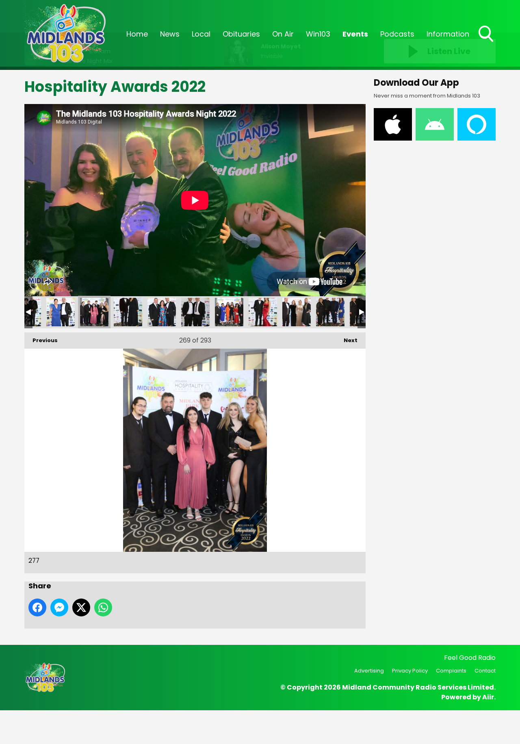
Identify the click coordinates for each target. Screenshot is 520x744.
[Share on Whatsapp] (103, 607)
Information (448, 34)
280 (195, 312)
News (170, 34)
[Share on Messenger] (59, 607)
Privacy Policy (410, 671)
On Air (283, 34)
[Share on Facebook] (37, 607)
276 (60, 312)
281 (229, 312)
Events (355, 34)
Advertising (369, 671)
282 (263, 312)
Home (137, 34)
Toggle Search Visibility (487, 42)
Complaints (451, 671)
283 (296, 312)
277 (94, 312)
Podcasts (397, 34)
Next (347, 340)
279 (161, 312)
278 (128, 312)
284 (330, 312)
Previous (41, 340)
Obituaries (241, 34)
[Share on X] (81, 607)
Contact (485, 671)
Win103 (318, 34)
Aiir (488, 697)
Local (201, 34)
